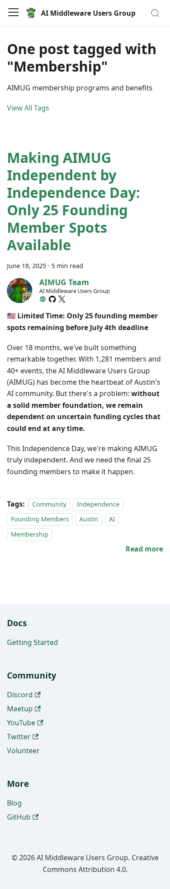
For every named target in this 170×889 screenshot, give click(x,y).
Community (49, 504)
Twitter (19, 736)
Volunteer (23, 750)
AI (112, 519)
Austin (88, 519)
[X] (61, 299)
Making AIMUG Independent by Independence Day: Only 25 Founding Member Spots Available (73, 201)
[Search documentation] (155, 13)
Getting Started (32, 642)
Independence (98, 504)
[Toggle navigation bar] (13, 13)
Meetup (20, 708)
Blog (14, 803)
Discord (20, 694)
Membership (29, 534)
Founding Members (40, 519)
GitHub (19, 817)
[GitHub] (52, 299)
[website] (42, 299)
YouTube (21, 722)
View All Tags (28, 108)
